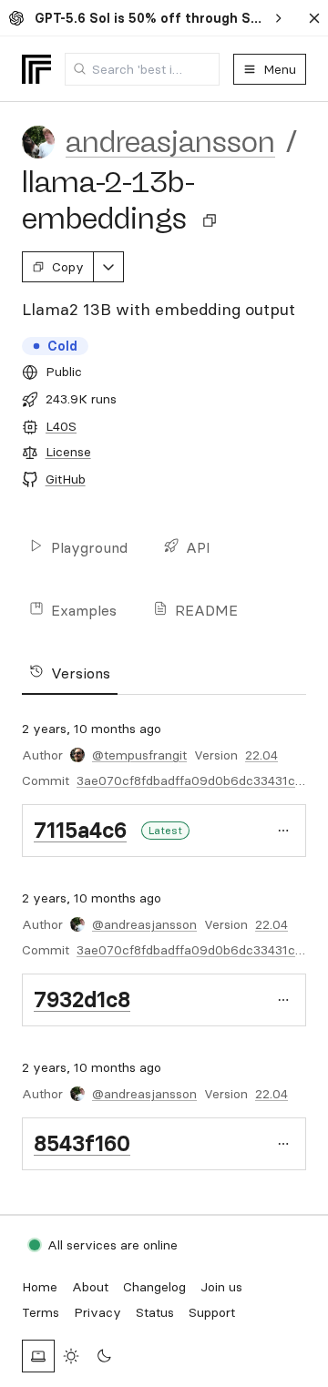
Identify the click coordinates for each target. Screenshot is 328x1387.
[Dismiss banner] (314, 18)
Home (39, 1287)
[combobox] (142, 69)
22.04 (261, 755)
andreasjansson (170, 142)
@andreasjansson (144, 924)
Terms (40, 1312)
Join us (221, 1287)
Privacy (97, 1312)
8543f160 (82, 1143)
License (68, 452)
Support (212, 1312)
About (90, 1287)
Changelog (154, 1287)
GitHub (66, 479)
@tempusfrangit (139, 755)
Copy (68, 267)
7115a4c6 (80, 830)
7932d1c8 (82, 999)
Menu (279, 69)
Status (155, 1312)
